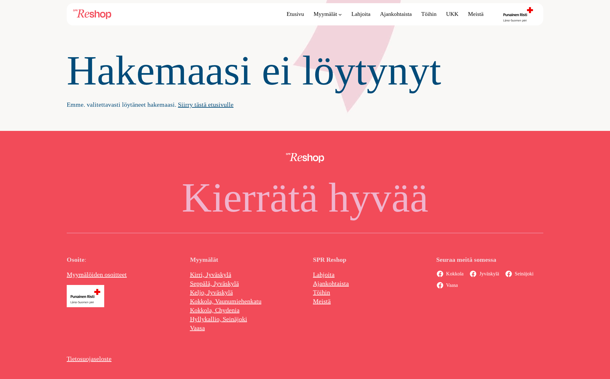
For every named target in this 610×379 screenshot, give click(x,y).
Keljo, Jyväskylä (211, 292)
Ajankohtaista (331, 283)
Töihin (321, 292)
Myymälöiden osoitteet (97, 274)
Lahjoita (324, 274)
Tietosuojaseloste (89, 358)
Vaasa (197, 327)
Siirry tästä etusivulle (206, 104)
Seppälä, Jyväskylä (214, 283)
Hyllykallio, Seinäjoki (218, 318)
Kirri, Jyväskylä (210, 274)
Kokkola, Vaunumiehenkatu (225, 301)
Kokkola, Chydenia (215, 310)
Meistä (322, 301)
